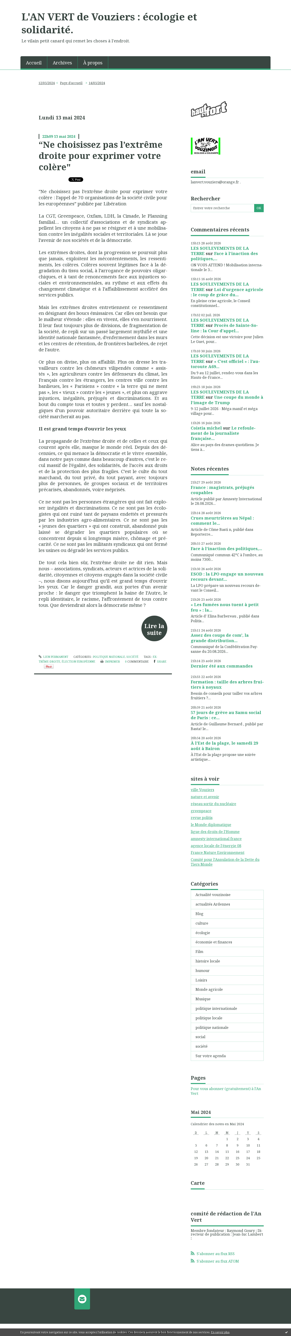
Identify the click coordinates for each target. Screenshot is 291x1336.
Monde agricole (209, 989)
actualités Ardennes (213, 904)
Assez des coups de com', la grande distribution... (220, 637)
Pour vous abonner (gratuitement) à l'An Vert (226, 1091)
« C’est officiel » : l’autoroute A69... (225, 364)
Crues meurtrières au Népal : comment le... (222, 520)
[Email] (82, 1298)
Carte (198, 1182)
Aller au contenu (16, 4)
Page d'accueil (71, 83)
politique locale (209, 1017)
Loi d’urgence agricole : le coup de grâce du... (227, 292)
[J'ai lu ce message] (286, 1332)
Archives (62, 63)
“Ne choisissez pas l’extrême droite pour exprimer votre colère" (101, 155)
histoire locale (208, 961)
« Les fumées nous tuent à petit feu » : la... (225, 607)
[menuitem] (33, 62)
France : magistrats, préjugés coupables (222, 490)
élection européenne (78, 661)
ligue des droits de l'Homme (215, 831)
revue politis (202, 817)
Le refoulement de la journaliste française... (223, 433)
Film (199, 951)
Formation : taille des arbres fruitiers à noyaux (227, 684)
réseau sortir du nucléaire (213, 803)
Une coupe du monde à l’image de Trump (227, 399)
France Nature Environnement (217, 852)
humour (203, 970)
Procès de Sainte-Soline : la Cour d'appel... (224, 328)
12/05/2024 (46, 83)
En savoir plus (220, 1332)
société (132, 657)
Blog (199, 913)
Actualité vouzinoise (213, 894)
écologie (203, 932)
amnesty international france (216, 838)
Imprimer (112, 661)
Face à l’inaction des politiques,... (224, 256)
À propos (93, 63)
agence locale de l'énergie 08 (216, 845)
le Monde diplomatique (211, 824)
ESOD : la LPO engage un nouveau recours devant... (227, 576)
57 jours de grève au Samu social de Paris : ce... (226, 715)
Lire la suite (154, 629)
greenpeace (201, 810)
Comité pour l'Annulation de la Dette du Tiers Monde (225, 862)
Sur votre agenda (211, 1055)
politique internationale (216, 1008)
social (200, 1036)
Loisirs (201, 980)
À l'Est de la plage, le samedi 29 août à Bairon (224, 745)
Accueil (34, 63)
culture (202, 923)
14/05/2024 (97, 83)
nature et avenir (205, 796)
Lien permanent (55, 657)
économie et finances (214, 942)
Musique (203, 998)
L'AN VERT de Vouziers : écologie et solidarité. (109, 23)
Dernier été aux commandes (222, 666)
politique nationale (109, 657)
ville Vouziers (202, 789)
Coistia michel (206, 428)
